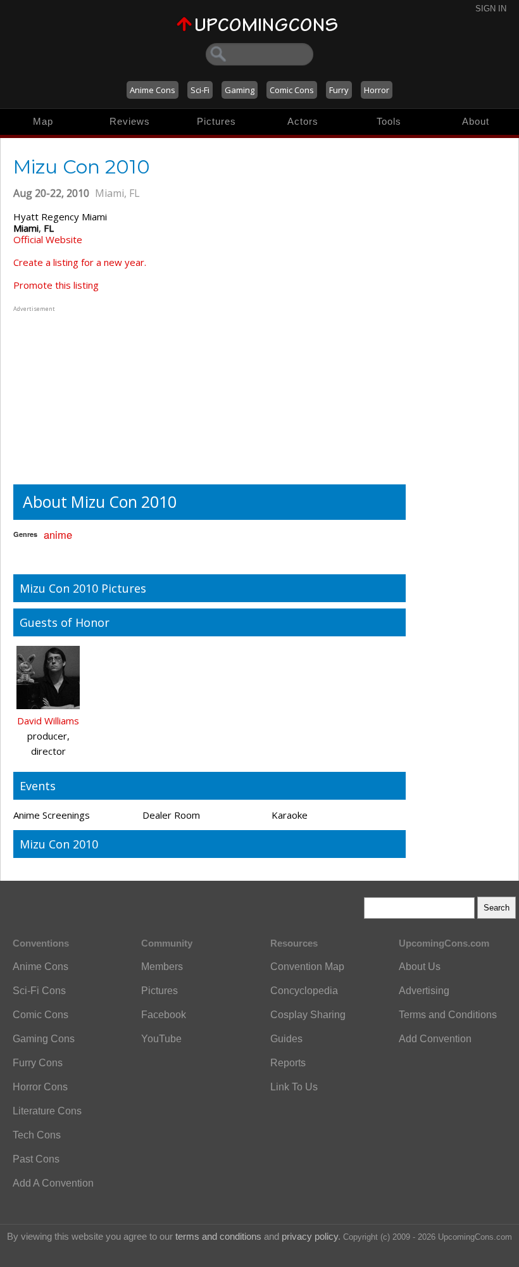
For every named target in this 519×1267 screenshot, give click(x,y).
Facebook (163, 1014)
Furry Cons (38, 1062)
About (475, 121)
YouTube (161, 1038)
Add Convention (435, 1038)
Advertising (424, 990)
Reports (288, 1062)
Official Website (47, 239)
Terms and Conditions (448, 1014)
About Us (420, 966)
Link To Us (294, 1086)
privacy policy (310, 1236)
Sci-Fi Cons (39, 990)
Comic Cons (292, 90)
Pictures (216, 121)
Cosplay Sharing (308, 1014)
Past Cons (36, 1159)
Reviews (129, 121)
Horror (376, 90)
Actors (302, 121)
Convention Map (307, 966)
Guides (286, 1038)
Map (43, 121)
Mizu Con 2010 (59, 844)
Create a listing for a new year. (79, 262)
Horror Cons (40, 1086)
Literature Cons (47, 1111)
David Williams (48, 720)
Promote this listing (56, 285)
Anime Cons (152, 90)
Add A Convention (53, 1183)
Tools (389, 121)
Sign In (490, 8)
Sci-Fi (200, 90)
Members (162, 966)
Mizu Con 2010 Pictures (83, 588)
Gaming (239, 90)
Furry (339, 90)
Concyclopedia (304, 990)
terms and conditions (218, 1236)
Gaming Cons (44, 1038)
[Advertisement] (92, 394)
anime (58, 534)
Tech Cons (37, 1135)
